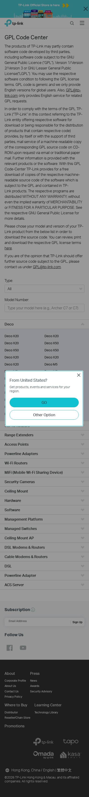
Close (79, 375)
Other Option (44, 414)
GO (44, 402)
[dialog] (44, 398)
